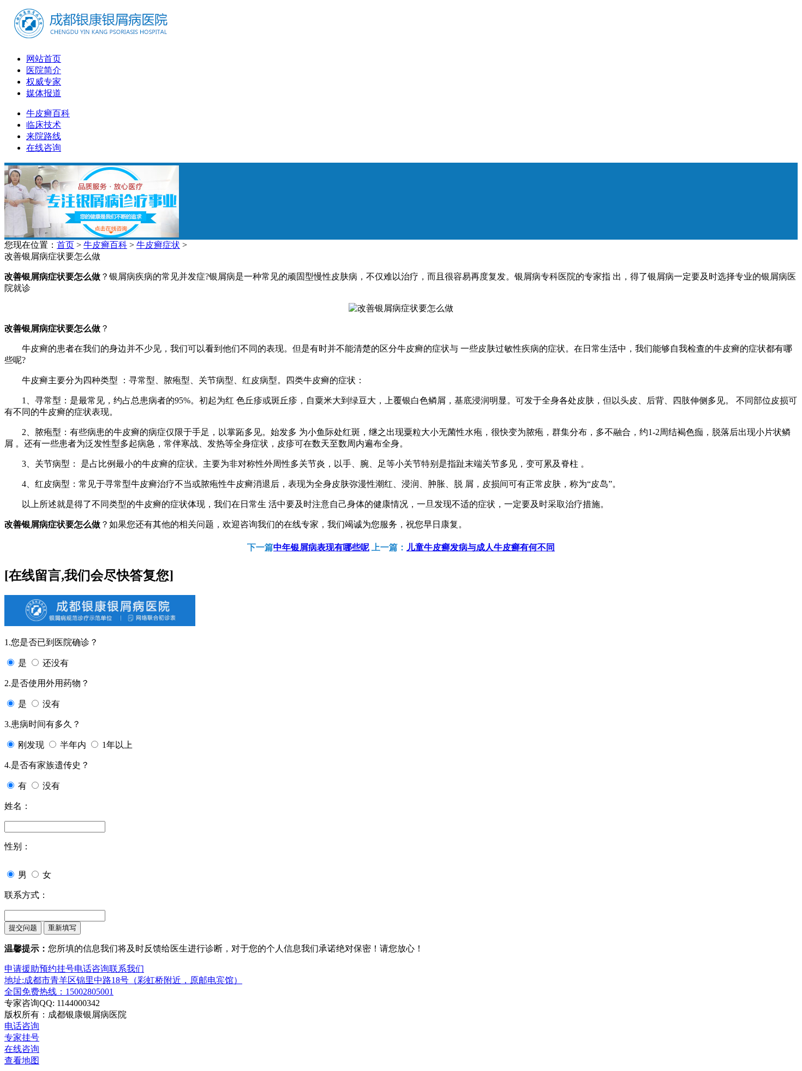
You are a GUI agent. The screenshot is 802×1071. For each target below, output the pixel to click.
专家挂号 (21, 1037)
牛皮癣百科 (48, 113)
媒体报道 (43, 93)
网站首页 (43, 58)
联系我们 (126, 968)
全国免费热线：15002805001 (58, 991)
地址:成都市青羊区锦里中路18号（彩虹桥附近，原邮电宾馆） (123, 980)
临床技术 (43, 124)
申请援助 (21, 968)
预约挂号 (56, 968)
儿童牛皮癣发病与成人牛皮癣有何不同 (480, 547)
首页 (65, 244)
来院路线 (43, 136)
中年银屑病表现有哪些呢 (321, 547)
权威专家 (43, 81)
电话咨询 (91, 968)
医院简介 (43, 70)
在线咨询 (43, 147)
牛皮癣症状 (158, 244)
